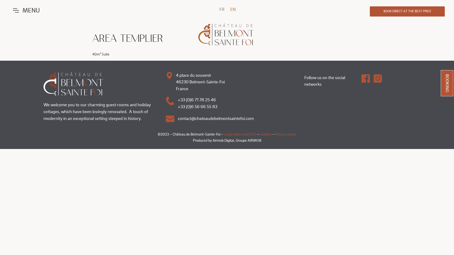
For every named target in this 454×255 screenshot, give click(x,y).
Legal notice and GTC (240, 134)
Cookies (266, 134)
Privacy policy (285, 134)
